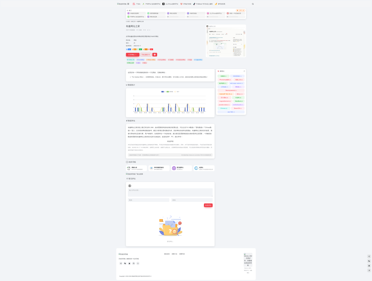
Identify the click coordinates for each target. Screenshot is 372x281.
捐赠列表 (182, 254)
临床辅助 (222, 83)
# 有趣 (190, 60)
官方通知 (224, 97)
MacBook (239, 101)
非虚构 (238, 97)
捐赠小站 (174, 254)
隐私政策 (167, 254)
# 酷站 (145, 63)
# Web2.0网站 (151, 60)
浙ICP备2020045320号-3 (145, 276)
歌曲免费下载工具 (226, 94)
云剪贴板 (224, 87)
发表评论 (208, 205)
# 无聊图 (171, 60)
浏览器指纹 (237, 76)
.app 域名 (231, 112)
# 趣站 (138, 63)
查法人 (240, 94)
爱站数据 (199, 127)
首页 (128, 21)
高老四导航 (135, 276)
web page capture (236, 83)
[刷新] (244, 71)
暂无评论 (132, 178)
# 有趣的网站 (198, 60)
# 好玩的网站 (162, 60)
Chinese (223, 108)
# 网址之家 (130, 63)
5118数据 (190, 127)
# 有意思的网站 (180, 60)
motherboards (238, 105)
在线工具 (133, 21)
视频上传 (239, 80)
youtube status (224, 105)
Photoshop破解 (225, 80)
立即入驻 (241, 10)
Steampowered (231, 90)
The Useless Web (137, 77)
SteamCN (238, 108)
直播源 (223, 76)
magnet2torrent (225, 101)
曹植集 (238, 87)
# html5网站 (140, 60)
